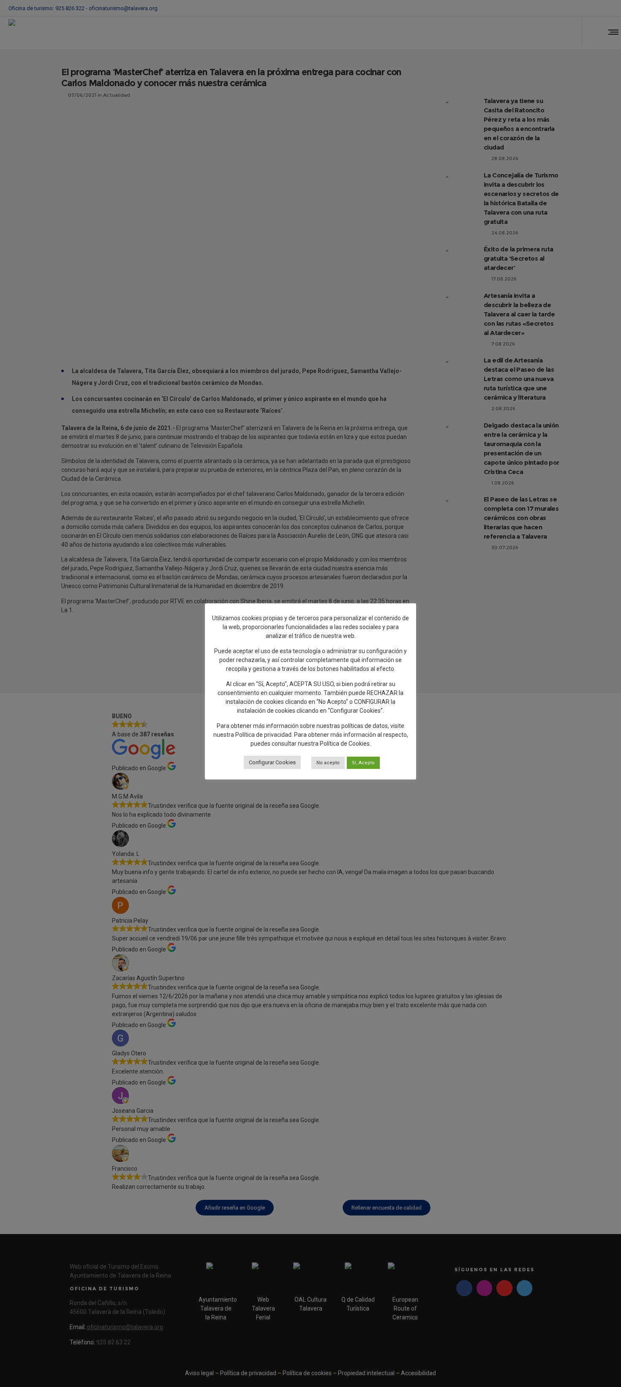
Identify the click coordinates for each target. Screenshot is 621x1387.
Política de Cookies (345, 743)
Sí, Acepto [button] (363, 763)
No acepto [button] (328, 763)
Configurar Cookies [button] (272, 762)
